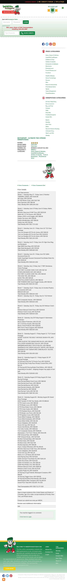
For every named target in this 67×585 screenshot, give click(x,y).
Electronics (49, 66)
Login (26, 22)
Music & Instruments (51, 84)
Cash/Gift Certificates (51, 57)
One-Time (48, 124)
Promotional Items (51, 86)
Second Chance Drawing (52, 128)
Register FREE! (8, 12)
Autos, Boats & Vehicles (52, 55)
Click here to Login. (26, 517)
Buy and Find (49, 106)
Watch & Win (58, 562)
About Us (48, 549)
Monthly (48, 122)
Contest (48, 108)
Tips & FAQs (59, 2)
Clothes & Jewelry (50, 61)
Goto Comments (23, 185)
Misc (47, 82)
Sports (47, 89)
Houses (48, 80)
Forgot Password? (6, 25)
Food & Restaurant (51, 70)
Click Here (34, 144)
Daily (47, 110)
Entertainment (49, 68)
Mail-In (47, 120)
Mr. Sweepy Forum (45, 2)
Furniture (48, 72)
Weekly (48, 135)
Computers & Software (52, 64)
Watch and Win (50, 133)
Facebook (10, 19)
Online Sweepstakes (8, 6)
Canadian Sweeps (30, 1)
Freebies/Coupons (51, 114)
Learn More (9, 568)
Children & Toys (50, 59)
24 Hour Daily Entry (51, 101)
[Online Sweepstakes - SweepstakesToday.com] (17, 10)
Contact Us (49, 552)
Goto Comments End (39, 185)
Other (47, 126)
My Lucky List (51, 6)
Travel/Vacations (50, 93)
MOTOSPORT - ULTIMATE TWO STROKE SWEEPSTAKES (31, 139)
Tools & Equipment (51, 91)
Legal (47, 554)
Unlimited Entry (50, 131)
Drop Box (48, 112)
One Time (59, 558)
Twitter (16, 19)
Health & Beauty (50, 76)
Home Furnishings (51, 78)
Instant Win (49, 117)
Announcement (50, 103)
